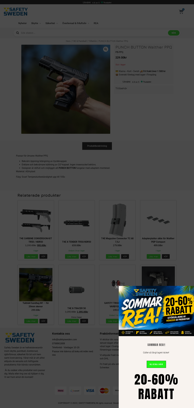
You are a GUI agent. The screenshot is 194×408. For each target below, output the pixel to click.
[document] (97, 204)
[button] (117, 287)
